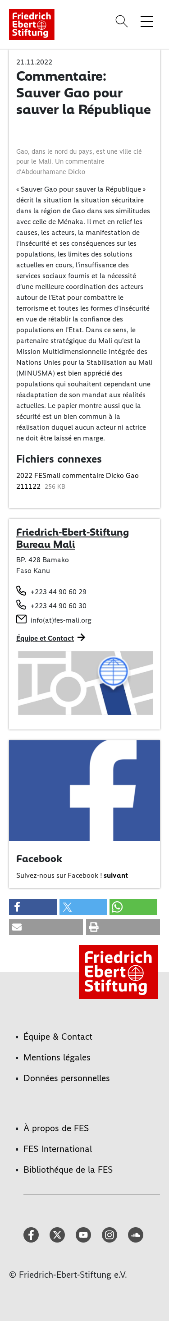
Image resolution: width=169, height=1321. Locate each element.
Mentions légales (57, 1057)
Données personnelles (66, 1078)
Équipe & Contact (57, 1036)
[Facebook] (84, 790)
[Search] (123, 21)
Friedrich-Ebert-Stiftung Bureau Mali (72, 538)
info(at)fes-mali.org (61, 620)
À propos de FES (56, 1128)
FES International (57, 1148)
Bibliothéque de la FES (68, 1169)
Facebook (39, 858)
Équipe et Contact (45, 638)
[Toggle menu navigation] (147, 21)
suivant (116, 875)
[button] (33, 907)
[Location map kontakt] (84, 682)
